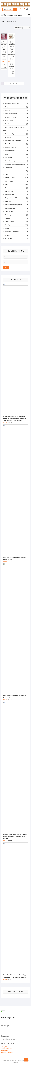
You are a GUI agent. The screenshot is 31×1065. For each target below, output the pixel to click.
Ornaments (8, 188)
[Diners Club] (14, 1029)
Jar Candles (8, 167)
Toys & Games (9, 221)
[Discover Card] (18, 1029)
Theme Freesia (20, 1060)
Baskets (7, 110)
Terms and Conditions (7, 1052)
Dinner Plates (9, 144)
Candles (7, 124)
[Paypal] (11, 1029)
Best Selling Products (11, 114)
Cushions (8, 137)
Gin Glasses (8, 157)
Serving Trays (9, 211)
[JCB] (24, 1029)
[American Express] (2, 1029)
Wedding (7, 235)
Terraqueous (5, 1060)
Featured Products (10, 147)
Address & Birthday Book (12, 103)
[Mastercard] (5, 1029)
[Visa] (8, 1029)
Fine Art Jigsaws (10, 151)
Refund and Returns (6, 1049)
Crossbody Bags (10, 134)
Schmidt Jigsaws (10, 208)
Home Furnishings (10, 161)
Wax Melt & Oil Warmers (12, 231)
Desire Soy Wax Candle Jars (13, 140)
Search (15, 9)
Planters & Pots (9, 194)
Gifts (6, 154)
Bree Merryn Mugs (10, 117)
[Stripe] (21, 1029)
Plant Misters (9, 191)
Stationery (8, 215)
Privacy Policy (4, 1050)
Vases (7, 228)
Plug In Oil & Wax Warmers (13, 198)
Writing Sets (8, 238)
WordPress (15, 1062)
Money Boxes (9, 181)
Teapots (7, 218)
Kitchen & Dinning (10, 178)
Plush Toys (8, 201)
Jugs (6, 174)
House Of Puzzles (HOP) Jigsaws (15, 164)
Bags (6, 107)
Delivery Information (6, 1047)
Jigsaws (7, 171)
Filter (6, 267)
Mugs (6, 184)
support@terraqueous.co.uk (9, 1039)
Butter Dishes (9, 120)
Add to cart (5, 66)
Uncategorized (9, 225)
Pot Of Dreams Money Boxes (13, 204)
